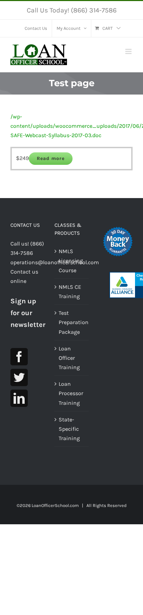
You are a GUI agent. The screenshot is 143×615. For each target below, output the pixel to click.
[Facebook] (19, 356)
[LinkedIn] (19, 398)
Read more (51, 158)
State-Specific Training (69, 429)
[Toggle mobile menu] (129, 51)
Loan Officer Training (69, 358)
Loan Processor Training (71, 393)
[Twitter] (19, 377)
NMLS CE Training (70, 292)
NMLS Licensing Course (71, 260)
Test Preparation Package (72, 322)
